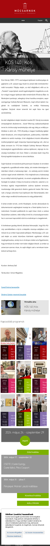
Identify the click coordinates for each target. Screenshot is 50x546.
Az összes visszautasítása (34, 533)
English (40, 20)
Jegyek (25, 440)
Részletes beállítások (14, 536)
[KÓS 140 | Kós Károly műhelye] (25, 307)
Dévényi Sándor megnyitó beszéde (13, 295)
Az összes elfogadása (14, 533)
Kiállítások (33, 503)
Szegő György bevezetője (10, 287)
